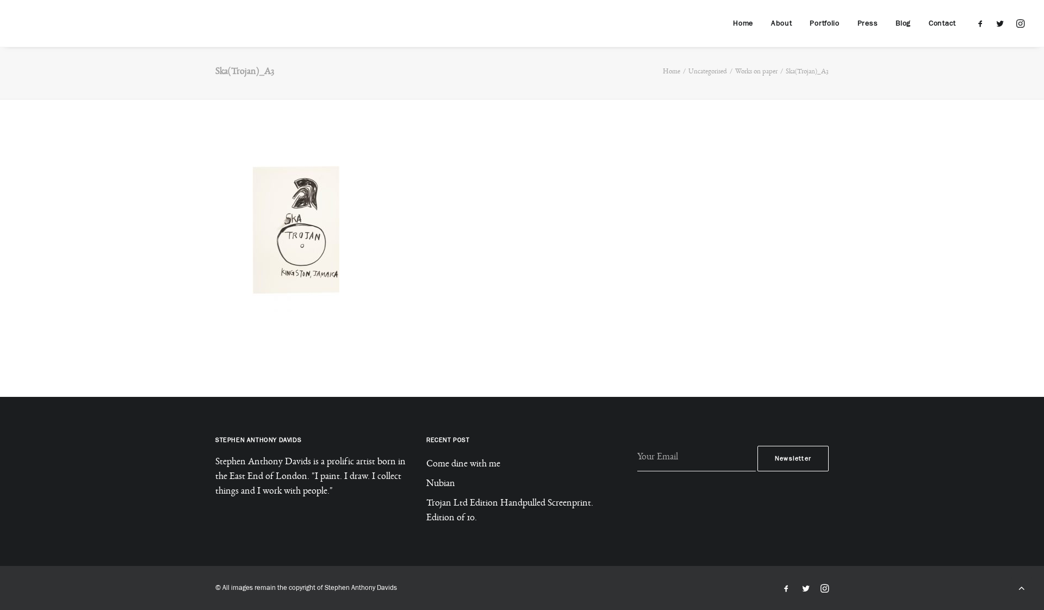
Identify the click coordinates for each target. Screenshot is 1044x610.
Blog (903, 23)
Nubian (440, 485)
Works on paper (756, 72)
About (781, 23)
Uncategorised (707, 72)
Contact (942, 23)
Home (743, 23)
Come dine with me (463, 465)
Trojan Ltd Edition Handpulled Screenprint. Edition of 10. (509, 511)
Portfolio (824, 23)
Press (867, 23)
